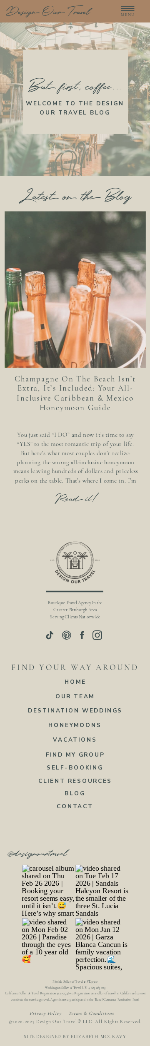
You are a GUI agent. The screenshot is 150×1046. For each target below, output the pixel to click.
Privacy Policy (46, 1013)
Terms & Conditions (91, 1013)
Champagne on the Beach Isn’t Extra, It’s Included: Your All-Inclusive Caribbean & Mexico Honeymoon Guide (75, 393)
